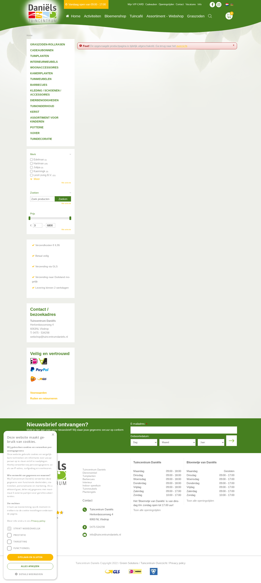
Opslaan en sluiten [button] (30, 557)
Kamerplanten (41, 73)
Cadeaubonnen (41, 50)
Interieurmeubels (44, 61)
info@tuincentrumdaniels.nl (105, 534)
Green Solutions (129, 563)
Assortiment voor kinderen (44, 119)
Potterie (37, 127)
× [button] (52, 434)
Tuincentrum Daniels (94, 469)
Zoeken (34, 192)
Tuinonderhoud (42, 106)
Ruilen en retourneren (43, 398)
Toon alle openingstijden (147, 510)
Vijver (35, 133)
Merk (33, 154)
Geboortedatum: (139, 436)
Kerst (34, 111)
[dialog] (30, 505)
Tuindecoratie (41, 138)
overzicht (181, 46)
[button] (30, 574)
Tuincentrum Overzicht (154, 563)
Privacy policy (177, 563)
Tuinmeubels (90, 488)
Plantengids (89, 491)
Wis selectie (66, 183)
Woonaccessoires (44, 67)
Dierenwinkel (90, 472)
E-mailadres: (138, 424)
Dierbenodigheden (44, 100)
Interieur (87, 482)
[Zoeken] (210, 16)
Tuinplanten (39, 55)
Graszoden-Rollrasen (47, 44)
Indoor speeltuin (92, 485)
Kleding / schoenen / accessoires (45, 92)
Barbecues (38, 84)
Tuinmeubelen (40, 78)
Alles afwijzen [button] (30, 566)
